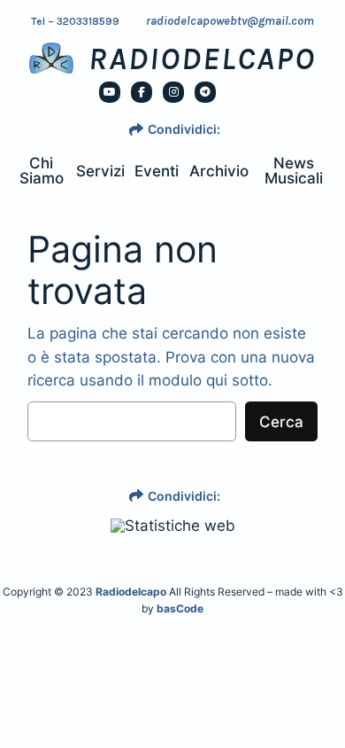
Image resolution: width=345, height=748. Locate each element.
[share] (136, 129)
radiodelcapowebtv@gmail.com (230, 21)
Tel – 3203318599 (75, 21)
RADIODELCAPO (202, 58)
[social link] (109, 92)
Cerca (281, 422)
